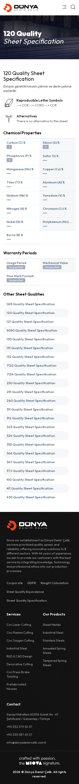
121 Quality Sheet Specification (30, 321)
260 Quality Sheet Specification (31, 400)
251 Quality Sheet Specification (30, 392)
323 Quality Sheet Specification (31, 427)
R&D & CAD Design (19, 656)
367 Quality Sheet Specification (31, 462)
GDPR (31, 583)
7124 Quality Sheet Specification (31, 374)
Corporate (15, 583)
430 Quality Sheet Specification (31, 497)
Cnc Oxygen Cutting (20, 640)
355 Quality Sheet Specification (30, 444)
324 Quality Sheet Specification (31, 436)
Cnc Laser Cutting (19, 625)
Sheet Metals (52, 625)
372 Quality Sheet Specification (31, 471)
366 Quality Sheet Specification (31, 453)
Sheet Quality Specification (27, 601)
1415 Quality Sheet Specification (31, 304)
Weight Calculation (54, 583)
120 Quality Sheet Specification (30, 313)
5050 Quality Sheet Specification (32, 330)
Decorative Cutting (20, 664)
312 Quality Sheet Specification (30, 418)
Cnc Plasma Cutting (20, 633)
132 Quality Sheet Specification (30, 357)
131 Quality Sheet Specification (30, 348)
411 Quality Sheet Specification (30, 488)
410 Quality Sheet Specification (30, 479)
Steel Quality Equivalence (25, 592)
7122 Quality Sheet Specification (31, 365)
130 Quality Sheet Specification (30, 339)
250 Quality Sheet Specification (31, 383)
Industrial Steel (17, 648)
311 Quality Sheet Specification (30, 409)
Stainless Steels (54, 640)
